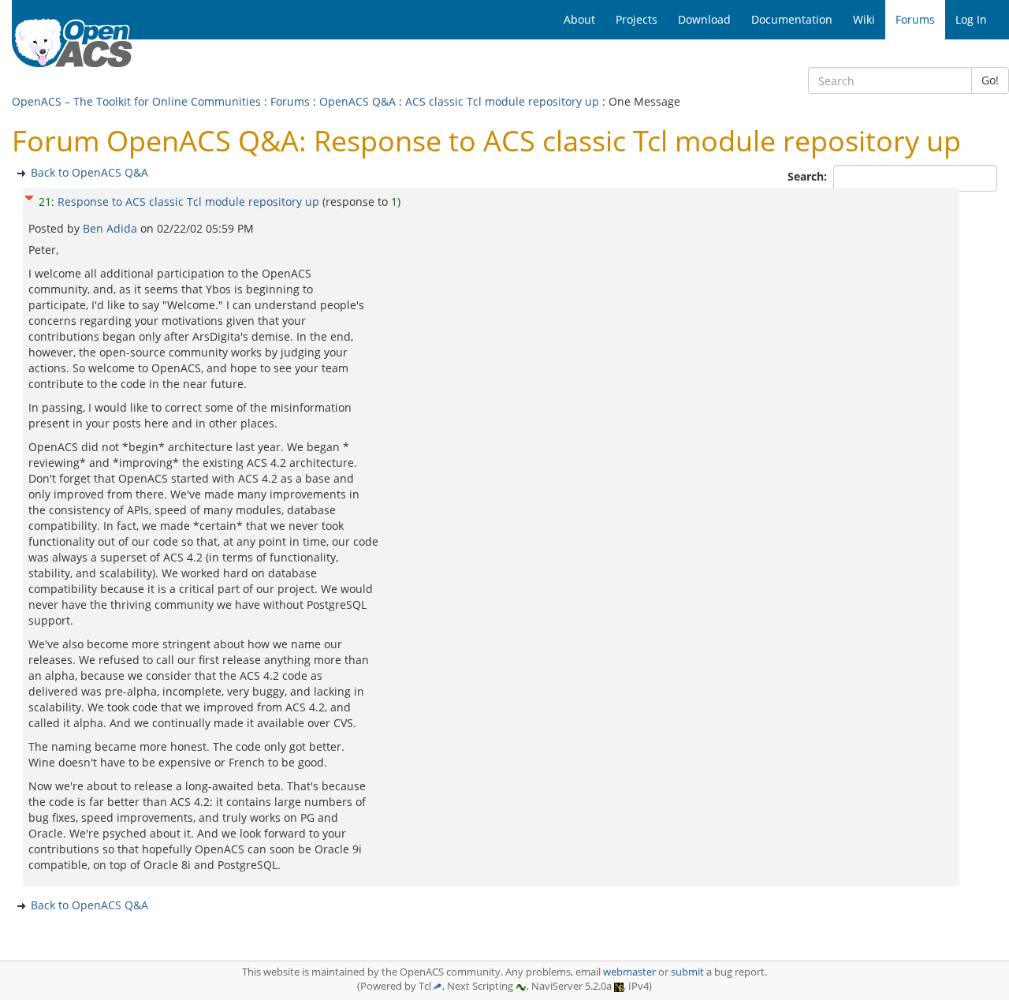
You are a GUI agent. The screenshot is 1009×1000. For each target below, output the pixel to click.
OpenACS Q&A (357, 101)
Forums (290, 101)
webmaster (629, 972)
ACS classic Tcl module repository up (502, 101)
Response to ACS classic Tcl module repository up (188, 201)
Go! (990, 80)
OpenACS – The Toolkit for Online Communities (136, 101)
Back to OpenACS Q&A (89, 172)
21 (45, 201)
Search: (808, 176)
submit (687, 972)
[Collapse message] (29, 196)
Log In (971, 19)
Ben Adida (111, 228)
